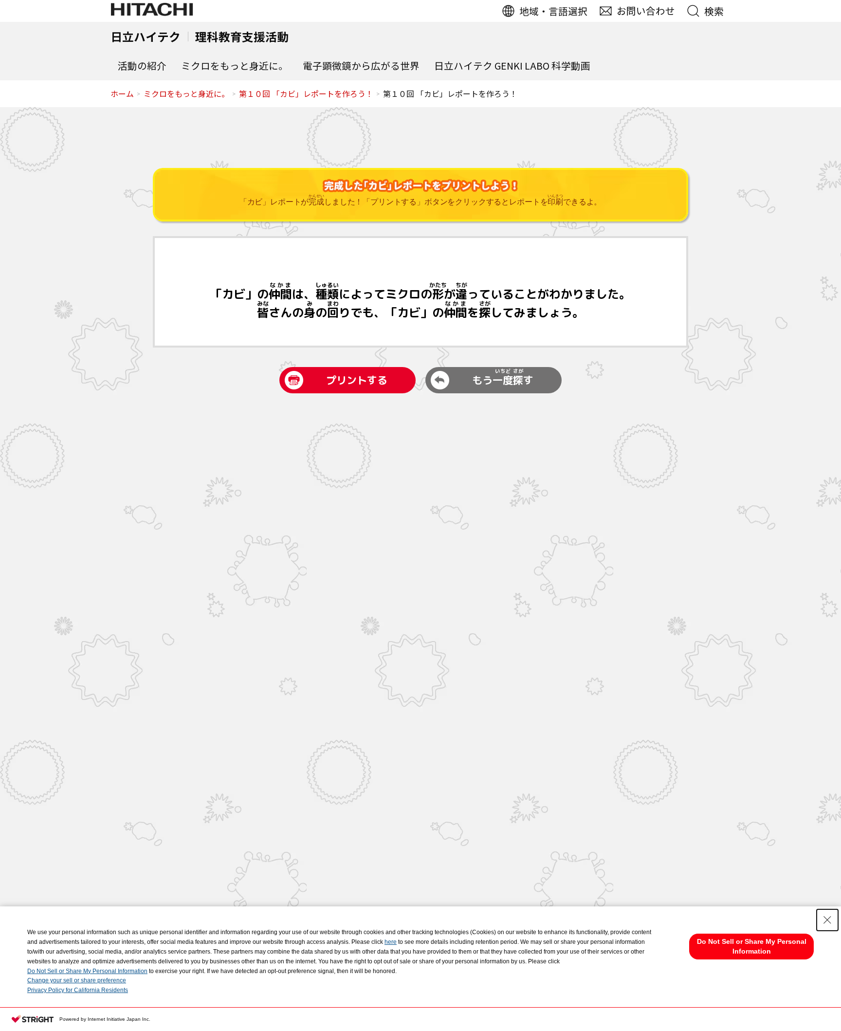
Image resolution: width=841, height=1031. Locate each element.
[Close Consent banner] (827, 920)
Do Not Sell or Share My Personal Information (87, 971)
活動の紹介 (142, 65)
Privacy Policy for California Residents (77, 990)
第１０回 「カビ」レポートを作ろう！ (306, 93)
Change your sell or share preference (76, 980)
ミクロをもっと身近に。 (234, 65)
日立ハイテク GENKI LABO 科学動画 (512, 65)
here (390, 942)
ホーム (122, 93)
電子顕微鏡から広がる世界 (361, 65)
